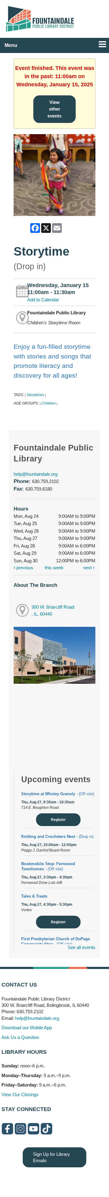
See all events (81, 947)
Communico (91, 1179)
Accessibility (66, 1179)
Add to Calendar (43, 299)
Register (58, 820)
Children (48, 403)
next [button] (88, 567)
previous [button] (24, 567)
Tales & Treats (34, 896)
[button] (102, 44)
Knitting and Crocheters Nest (57, 836)
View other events (54, 109)
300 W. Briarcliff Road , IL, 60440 (52, 610)
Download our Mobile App (27, 1027)
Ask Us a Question (20, 1037)
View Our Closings (20, 1094)
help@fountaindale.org (36, 474)
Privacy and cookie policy (29, 1179)
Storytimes (35, 395)
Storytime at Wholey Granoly (57, 794)
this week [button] (54, 567)
